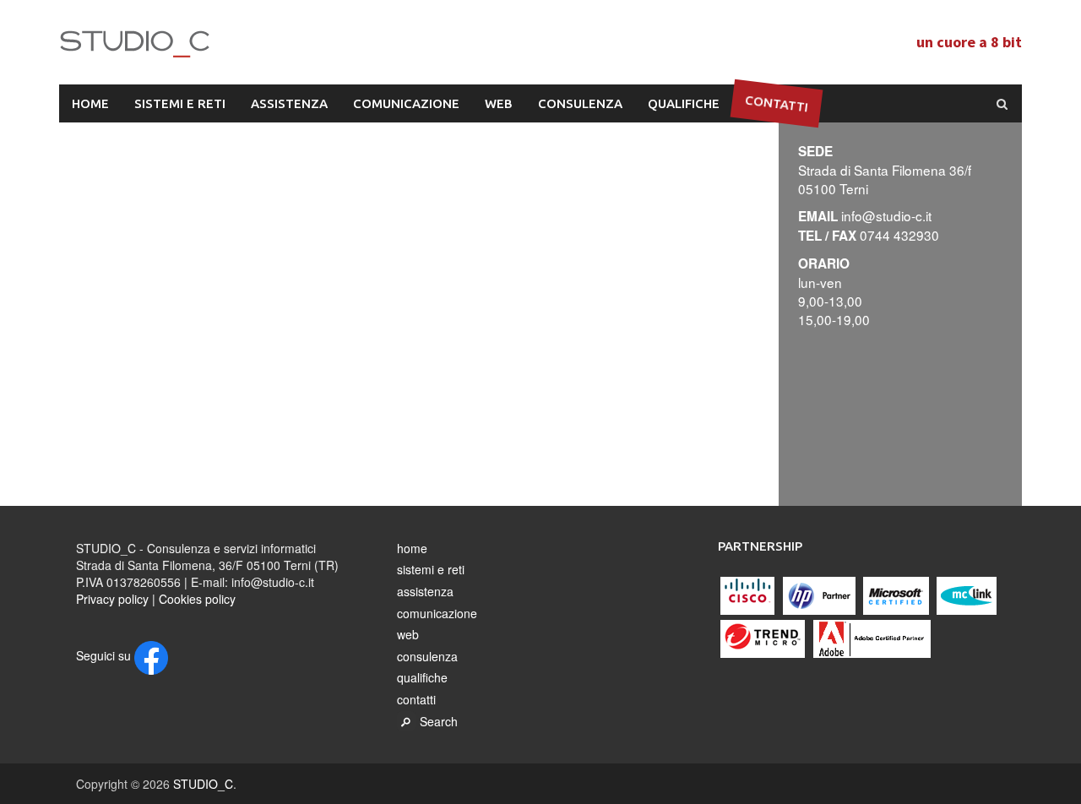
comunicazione (406, 103)
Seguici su (105, 655)
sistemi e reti (179, 103)
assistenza (289, 103)
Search (439, 721)
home (90, 103)
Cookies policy (197, 598)
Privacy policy (112, 598)
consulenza (580, 103)
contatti (776, 103)
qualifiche (684, 103)
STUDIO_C (299, 45)
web (499, 103)
